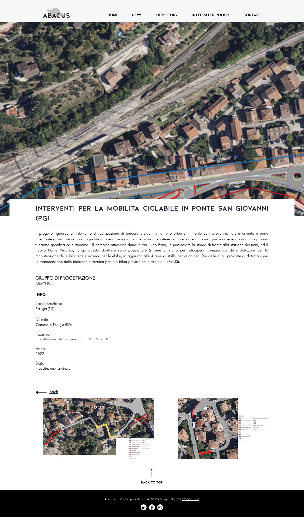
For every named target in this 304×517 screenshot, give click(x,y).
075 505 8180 (190, 499)
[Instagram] (160, 507)
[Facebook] (152, 507)
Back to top (152, 482)
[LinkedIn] (144, 507)
